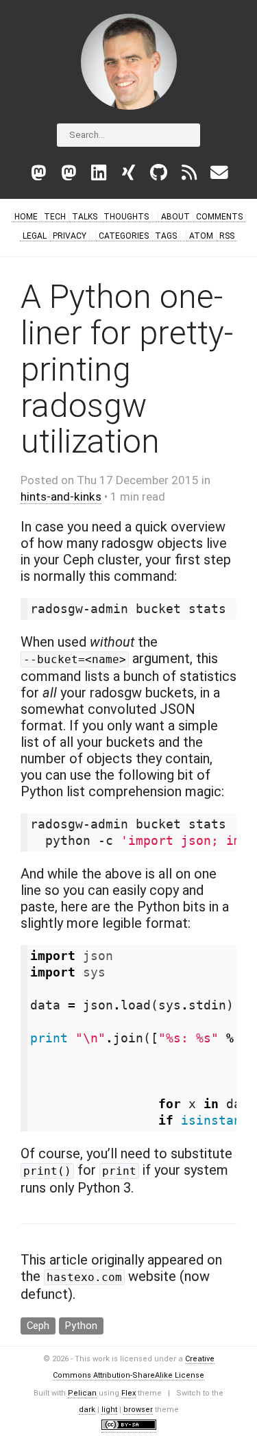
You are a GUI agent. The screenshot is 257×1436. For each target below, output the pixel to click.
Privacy (69, 236)
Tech (55, 217)
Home (26, 217)
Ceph (38, 1325)
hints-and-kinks (61, 496)
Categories (124, 236)
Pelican (82, 1393)
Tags (166, 236)
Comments (219, 217)
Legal (35, 236)
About (175, 217)
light (109, 1409)
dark (87, 1409)
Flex (128, 1393)
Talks (84, 217)
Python (81, 1325)
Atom (201, 236)
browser (138, 1409)
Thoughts (126, 217)
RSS (226, 236)
